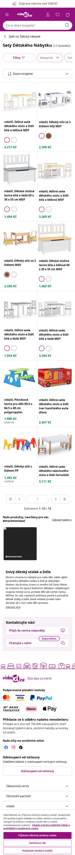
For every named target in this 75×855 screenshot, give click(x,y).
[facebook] (6, 747)
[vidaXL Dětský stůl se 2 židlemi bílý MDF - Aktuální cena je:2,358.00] (55, 100)
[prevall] (11, 499)
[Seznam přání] (57, 14)
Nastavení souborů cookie (37, 850)
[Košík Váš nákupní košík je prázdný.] (68, 14)
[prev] (19, 499)
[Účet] (47, 14)
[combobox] (37, 25)
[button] (20, 543)
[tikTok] (20, 747)
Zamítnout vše (37, 843)
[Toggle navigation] (7, 14)
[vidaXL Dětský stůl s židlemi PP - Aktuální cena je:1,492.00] (20, 444)
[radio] (7, 140)
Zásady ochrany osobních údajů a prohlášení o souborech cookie (36, 827)
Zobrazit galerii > (62, 519)
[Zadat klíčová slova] (67, 25)
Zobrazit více (13, 607)
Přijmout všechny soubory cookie (37, 835)
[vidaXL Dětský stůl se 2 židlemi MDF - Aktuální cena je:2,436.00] (20, 238)
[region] (37, 832)
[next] (55, 499)
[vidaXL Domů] (24, 14)
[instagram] (13, 747)
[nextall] (64, 499)
